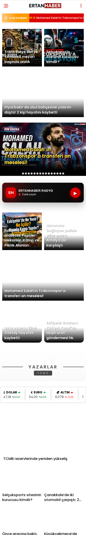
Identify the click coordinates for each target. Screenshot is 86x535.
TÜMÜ (43, 436)
